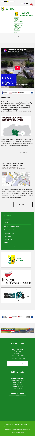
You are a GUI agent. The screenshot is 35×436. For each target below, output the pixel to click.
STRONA (16, 17)
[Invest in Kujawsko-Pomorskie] (16, 277)
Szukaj (18, 3)
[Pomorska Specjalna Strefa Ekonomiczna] (16, 295)
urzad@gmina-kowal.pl (19, 358)
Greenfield (16, 28)
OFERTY (17, 27)
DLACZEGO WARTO (19, 22)
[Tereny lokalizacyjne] (17, 330)
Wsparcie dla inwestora (10, 229)
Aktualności (7, 219)
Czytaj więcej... (23, 152)
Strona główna (7, 215)
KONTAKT (16, 31)
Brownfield (17, 30)
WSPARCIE (18, 24)
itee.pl (22, 432)
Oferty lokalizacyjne (9, 233)
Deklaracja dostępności (9, 246)
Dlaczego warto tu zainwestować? (12, 226)
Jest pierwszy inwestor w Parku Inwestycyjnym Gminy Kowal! (13, 164)
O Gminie (6, 222)
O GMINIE (16, 20)
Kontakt (6, 242)
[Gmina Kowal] (16, 259)
